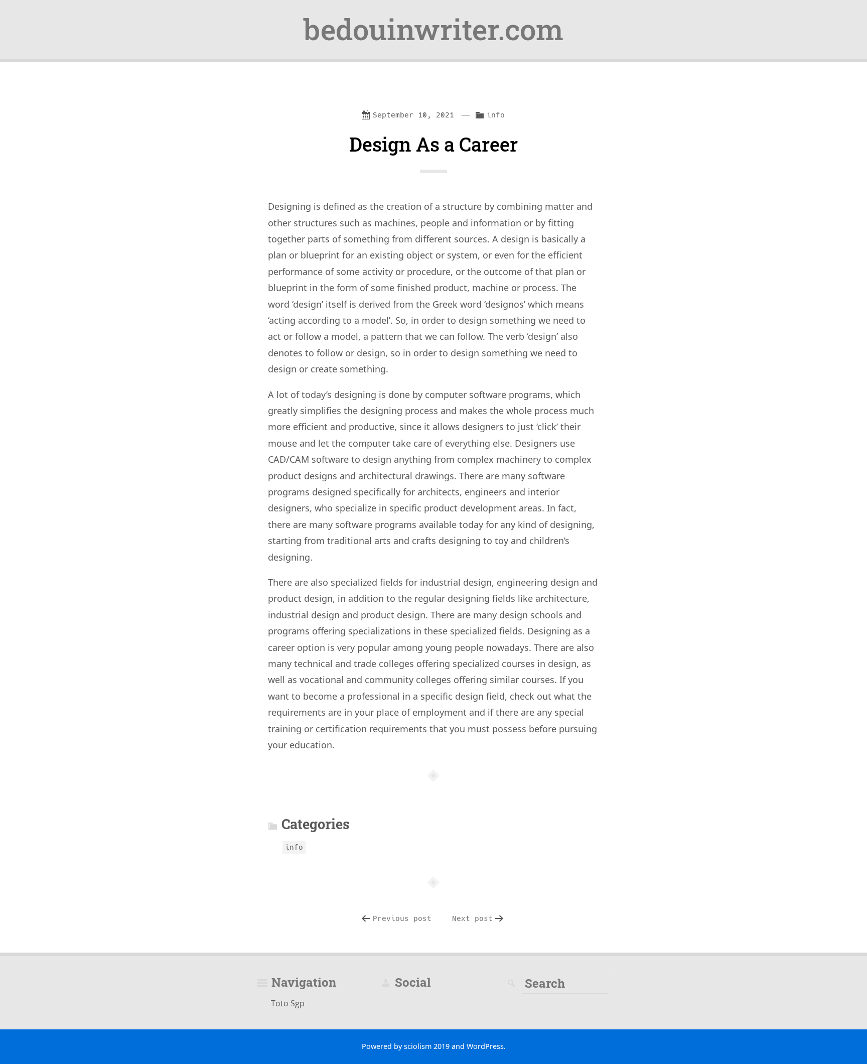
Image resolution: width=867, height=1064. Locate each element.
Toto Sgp (288, 1003)
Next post (472, 918)
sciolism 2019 (427, 1046)
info (496, 115)
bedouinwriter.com (433, 29)
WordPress (485, 1046)
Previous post (402, 918)
